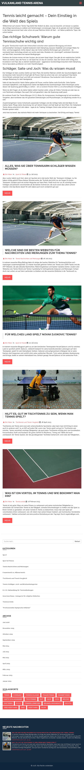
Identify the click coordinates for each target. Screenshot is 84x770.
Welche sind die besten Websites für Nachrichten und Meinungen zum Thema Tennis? (43, 732)
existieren (8, 703)
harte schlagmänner (13, 699)
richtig (68, 703)
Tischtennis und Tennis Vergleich (27, 422)
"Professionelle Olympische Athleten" (17, 608)
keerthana (33, 707)
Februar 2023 (7, 675)
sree (23, 707)
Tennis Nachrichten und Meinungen (28, 258)
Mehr (7, 193)
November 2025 (8, 628)
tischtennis (31, 699)
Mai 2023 (6, 657)
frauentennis (48, 695)
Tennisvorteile (20, 501)
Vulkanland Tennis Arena (22, 3)
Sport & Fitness (20, 174)
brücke (66, 699)
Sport (5, 555)
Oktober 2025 (8, 634)
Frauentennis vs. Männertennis (14, 572)
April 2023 (6, 663)
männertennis (64, 695)
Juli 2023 (6, 652)
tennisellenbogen (32, 703)
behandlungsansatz (52, 703)
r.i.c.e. (18, 703)
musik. (43, 707)
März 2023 (6, 669)
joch (57, 699)
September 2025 (9, 640)
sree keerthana (10, 707)
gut (41, 699)
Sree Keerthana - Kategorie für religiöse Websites (21, 596)
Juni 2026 (6, 622)
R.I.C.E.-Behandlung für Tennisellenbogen (18, 590)
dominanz (17, 695)
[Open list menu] (80, 3)
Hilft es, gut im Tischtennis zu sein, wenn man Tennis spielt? (34, 742)
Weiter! (77, 541)
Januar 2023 (7, 681)
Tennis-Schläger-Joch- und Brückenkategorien (20, 584)
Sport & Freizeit (20, 343)
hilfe (49, 699)
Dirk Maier (8, 174)
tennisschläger (32, 695)
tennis (7, 695)
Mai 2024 (6, 646)
